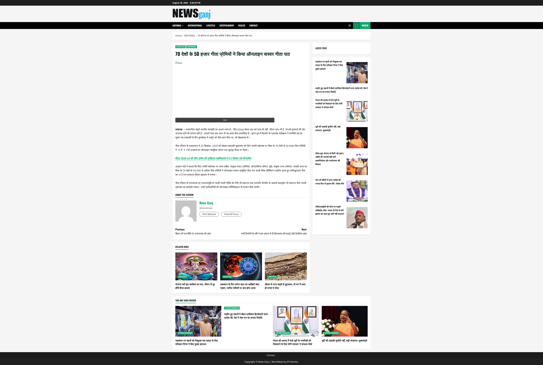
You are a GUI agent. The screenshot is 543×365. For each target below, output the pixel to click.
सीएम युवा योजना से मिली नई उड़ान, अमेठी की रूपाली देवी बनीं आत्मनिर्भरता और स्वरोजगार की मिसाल (329, 159)
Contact (253, 25)
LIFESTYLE (210, 25)
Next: (274, 231)
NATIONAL (177, 25)
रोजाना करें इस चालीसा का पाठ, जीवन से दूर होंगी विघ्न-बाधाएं (195, 286)
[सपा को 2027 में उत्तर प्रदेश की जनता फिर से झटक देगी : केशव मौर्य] (357, 191)
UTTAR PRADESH (185, 333)
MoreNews (277, 361)
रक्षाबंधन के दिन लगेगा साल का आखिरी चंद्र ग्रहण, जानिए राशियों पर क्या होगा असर (239, 286)
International (195, 25)
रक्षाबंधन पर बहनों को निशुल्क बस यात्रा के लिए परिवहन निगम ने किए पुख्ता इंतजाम (329, 65)
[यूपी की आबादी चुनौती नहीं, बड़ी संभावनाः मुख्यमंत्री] (357, 137)
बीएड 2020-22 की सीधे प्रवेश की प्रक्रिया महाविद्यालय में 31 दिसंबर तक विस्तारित (213, 158)
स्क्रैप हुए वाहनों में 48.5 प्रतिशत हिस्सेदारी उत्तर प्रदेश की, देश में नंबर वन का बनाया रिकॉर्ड (246, 315)
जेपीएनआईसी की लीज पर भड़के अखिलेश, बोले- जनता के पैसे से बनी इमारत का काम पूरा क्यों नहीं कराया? (329, 210)
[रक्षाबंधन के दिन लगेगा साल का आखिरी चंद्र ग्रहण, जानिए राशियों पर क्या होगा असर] (241, 266)
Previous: (193, 231)
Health (241, 25)
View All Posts (231, 214)
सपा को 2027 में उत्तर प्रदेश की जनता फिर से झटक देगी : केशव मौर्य (329, 181)
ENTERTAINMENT (226, 25)
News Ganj (206, 202)
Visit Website (209, 214)
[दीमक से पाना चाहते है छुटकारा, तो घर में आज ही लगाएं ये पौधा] (286, 266)
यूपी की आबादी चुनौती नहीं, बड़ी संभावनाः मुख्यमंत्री (328, 128)
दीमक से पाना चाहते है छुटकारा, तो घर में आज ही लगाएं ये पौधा (285, 286)
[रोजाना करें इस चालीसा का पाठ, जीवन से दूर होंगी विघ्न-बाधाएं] (196, 266)
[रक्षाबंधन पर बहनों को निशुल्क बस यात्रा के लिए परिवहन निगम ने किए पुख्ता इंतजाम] (357, 72)
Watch (365, 25)
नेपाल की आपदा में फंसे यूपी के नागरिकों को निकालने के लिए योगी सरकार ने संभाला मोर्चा (328, 103)
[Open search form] (350, 25)
